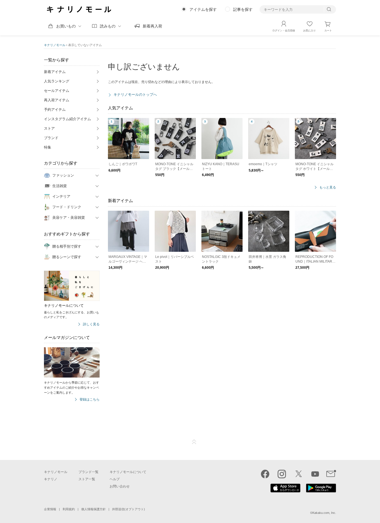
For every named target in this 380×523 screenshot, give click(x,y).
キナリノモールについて (128, 472)
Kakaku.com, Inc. (324, 512)
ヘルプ (115, 479)
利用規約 (69, 509)
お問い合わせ (120, 486)
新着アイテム (55, 72)
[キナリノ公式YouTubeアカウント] (315, 473)
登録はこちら (90, 399)
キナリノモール (54, 45)
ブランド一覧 (88, 472)
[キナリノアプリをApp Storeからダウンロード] (285, 491)
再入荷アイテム (56, 100)
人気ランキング (56, 81)
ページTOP (194, 442)
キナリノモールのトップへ (135, 94)
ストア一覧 (86, 479)
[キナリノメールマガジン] (331, 473)
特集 (47, 147)
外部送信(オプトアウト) (128, 509)
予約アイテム (55, 109)
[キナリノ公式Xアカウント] (298, 473)
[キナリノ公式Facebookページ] (265, 473)
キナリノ (50, 479)
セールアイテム (56, 91)
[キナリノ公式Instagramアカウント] (281, 473)
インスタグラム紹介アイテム (67, 119)
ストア (49, 128)
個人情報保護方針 (93, 509)
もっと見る (327, 187)
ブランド (51, 138)
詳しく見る (91, 324)
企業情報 (50, 509)
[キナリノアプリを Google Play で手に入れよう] (321, 491)
